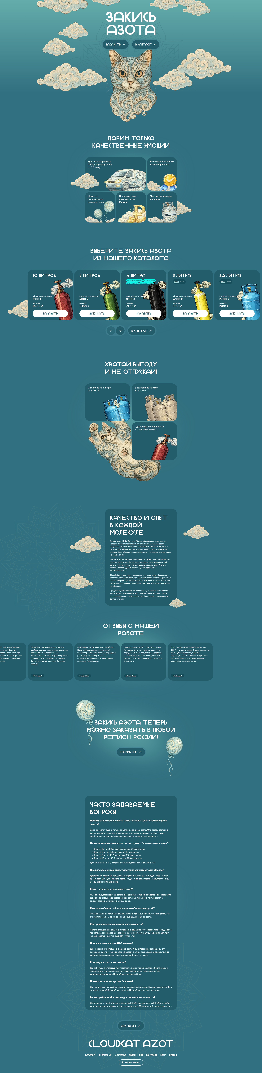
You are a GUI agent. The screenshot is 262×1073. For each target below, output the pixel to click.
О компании (105, 1055)
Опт (141, 1055)
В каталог (143, 44)
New (182, 282)
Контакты (151, 1055)
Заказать (113, 44)
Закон (132, 1055)
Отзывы (173, 1055)
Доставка (120, 1055)
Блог (163, 1055)
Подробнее (128, 752)
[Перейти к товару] (50, 295)
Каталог (90, 1055)
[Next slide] (120, 330)
